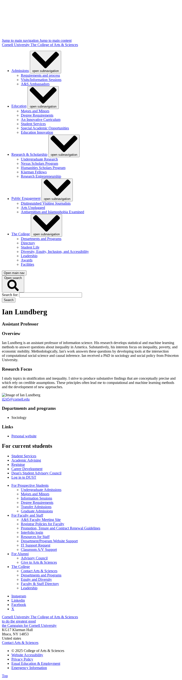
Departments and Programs (41, 239)
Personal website (23, 436)
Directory (28, 243)
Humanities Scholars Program (43, 168)
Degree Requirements (37, 115)
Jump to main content (56, 40)
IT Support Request (35, 545)
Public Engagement (26, 199)
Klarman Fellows (34, 172)
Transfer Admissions (36, 507)
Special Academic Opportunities (45, 128)
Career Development (26, 469)
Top (5, 676)
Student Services (33, 124)
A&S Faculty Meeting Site (41, 520)
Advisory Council (34, 558)
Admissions (20, 71)
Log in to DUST (23, 477)
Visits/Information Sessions (41, 80)
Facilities (27, 264)
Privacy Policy (22, 659)
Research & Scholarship (29, 154)
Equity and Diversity (36, 579)
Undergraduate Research (39, 159)
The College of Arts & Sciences (54, 45)
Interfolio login (32, 532)
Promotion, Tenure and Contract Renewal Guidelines (60, 528)
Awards (26, 260)
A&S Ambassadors (35, 84)
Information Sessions (36, 498)
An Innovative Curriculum (40, 120)
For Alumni (20, 554)
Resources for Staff (35, 537)
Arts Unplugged (33, 208)
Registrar (18, 465)
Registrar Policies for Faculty (42, 524)
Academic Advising (26, 460)
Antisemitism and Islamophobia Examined (52, 212)
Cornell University (16, 45)
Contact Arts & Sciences (39, 571)
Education (19, 106)
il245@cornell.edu (16, 399)
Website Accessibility (27, 655)
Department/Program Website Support (49, 541)
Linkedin (18, 600)
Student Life (30, 247)
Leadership (29, 256)
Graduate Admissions (37, 511)
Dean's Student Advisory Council (36, 473)
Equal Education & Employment (35, 663)
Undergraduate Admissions (41, 490)
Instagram (18, 596)
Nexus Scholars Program (39, 163)
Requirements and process (40, 75)
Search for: (10, 295)
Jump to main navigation (21, 40)
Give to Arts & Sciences (39, 562)
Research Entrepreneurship (41, 176)
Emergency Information (29, 668)
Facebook (18, 605)
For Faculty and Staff (27, 515)
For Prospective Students (30, 485)
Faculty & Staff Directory (40, 584)
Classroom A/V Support (39, 550)
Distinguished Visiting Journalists (46, 203)
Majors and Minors (35, 111)
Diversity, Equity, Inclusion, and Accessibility (55, 252)
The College (20, 234)
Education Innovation (37, 132)
